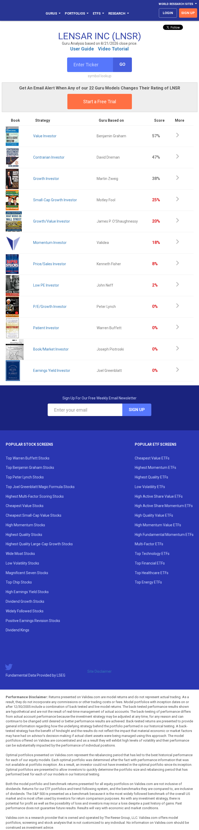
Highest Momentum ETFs (155, 467)
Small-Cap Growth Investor (55, 200)
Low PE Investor (46, 285)
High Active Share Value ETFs (159, 496)
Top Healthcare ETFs (151, 573)
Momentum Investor (50, 243)
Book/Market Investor (51, 349)
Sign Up (137, 409)
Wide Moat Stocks (20, 554)
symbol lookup (99, 76)
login (168, 13)
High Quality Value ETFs (154, 515)
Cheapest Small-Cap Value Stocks (33, 515)
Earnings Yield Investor (51, 370)
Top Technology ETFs (152, 554)
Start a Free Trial (99, 101)
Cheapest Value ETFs (152, 458)
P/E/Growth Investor (50, 306)
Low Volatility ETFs (150, 487)
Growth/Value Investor (51, 221)
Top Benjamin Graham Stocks (30, 467)
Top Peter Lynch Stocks (25, 477)
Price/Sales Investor (49, 264)
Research (116, 13)
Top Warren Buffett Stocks (27, 458)
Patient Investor (46, 328)
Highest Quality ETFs (151, 477)
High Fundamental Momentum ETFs (164, 535)
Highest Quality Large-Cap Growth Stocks (39, 544)
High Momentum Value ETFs (158, 525)
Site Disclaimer (99, 671)
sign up (188, 13)
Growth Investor (46, 179)
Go (122, 64)
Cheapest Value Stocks (25, 506)
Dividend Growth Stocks (25, 601)
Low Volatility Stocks (22, 563)
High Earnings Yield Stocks (27, 592)
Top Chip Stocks (19, 582)
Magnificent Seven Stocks (27, 573)
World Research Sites (176, 4)
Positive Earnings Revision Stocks (33, 621)
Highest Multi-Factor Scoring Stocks (35, 496)
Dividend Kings (17, 630)
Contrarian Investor (49, 157)
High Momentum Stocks (25, 525)
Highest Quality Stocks (24, 535)
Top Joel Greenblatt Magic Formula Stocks (40, 487)
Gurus (51, 13)
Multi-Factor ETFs (149, 544)
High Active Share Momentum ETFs (164, 506)
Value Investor (44, 136)
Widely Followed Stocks (25, 611)
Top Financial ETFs (150, 563)
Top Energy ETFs (148, 582)
